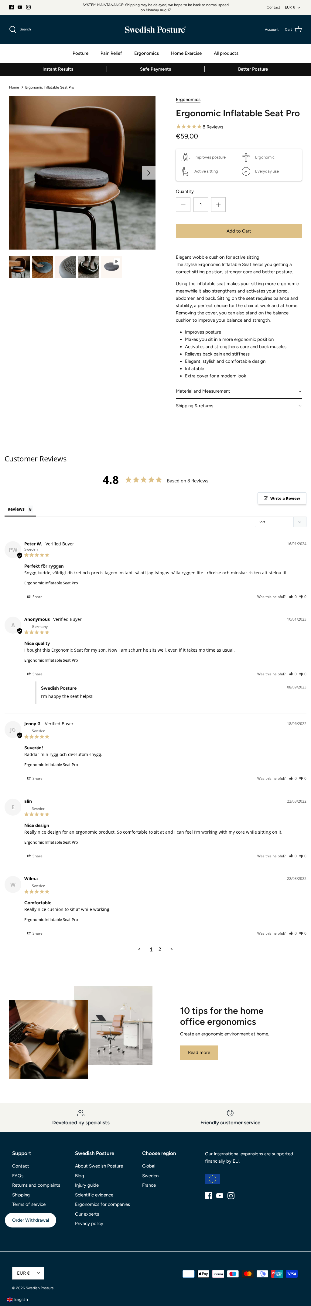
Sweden (150, 1175)
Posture (80, 53)
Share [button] (37, 596)
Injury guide (87, 1185)
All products (226, 53)
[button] (239, 391)
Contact (273, 7)
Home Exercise (186, 53)
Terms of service (29, 1204)
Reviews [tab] (16, 509)
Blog (79, 1175)
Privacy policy (89, 1223)
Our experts (87, 1214)
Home (14, 87)
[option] (82, 173)
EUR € (290, 7)
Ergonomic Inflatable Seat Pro (49, 87)
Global (148, 1166)
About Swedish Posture (99, 1166)
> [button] (171, 949)
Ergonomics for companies (102, 1204)
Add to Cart (239, 231)
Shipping (21, 1195)
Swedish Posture (40, 1288)
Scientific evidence (94, 1195)
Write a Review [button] (285, 498)
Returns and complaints (36, 1185)
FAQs (17, 1175)
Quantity (185, 191)
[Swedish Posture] (155, 29)
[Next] (149, 173)
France (149, 1185)
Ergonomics (146, 53)
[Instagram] (28, 7)
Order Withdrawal (30, 1220)
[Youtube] (20, 7)
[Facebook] (11, 7)
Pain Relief (111, 53)
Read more (199, 1052)
